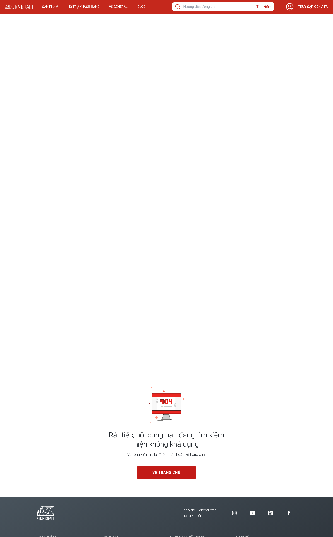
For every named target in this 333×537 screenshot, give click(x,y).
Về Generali (118, 7)
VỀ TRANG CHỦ (166, 472)
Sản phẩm (50, 7)
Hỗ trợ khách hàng (84, 7)
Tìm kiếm (263, 7)
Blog (142, 7)
